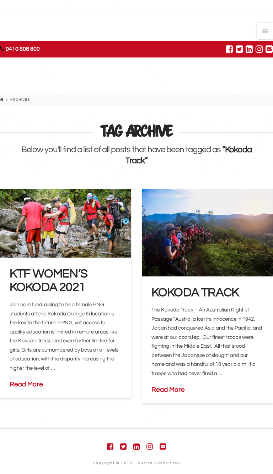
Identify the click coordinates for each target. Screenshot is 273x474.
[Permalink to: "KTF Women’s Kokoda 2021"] (65, 223)
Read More (26, 384)
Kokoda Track (195, 292)
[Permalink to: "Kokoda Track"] (207, 232)
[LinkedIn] (249, 49)
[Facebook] (229, 49)
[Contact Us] (269, 49)
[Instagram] (259, 49)
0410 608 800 (22, 49)
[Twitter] (239, 49)
